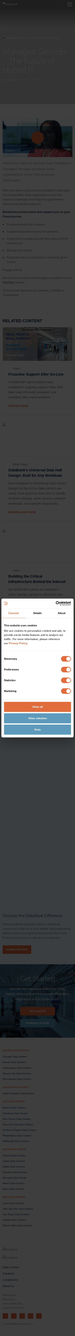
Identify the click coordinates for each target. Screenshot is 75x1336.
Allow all (37, 706)
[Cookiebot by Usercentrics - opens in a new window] (55, 603)
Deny (37, 729)
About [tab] (61, 613)
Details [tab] (37, 613)
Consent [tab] (13, 613)
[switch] (66, 669)
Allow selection (37, 718)
